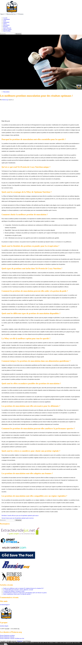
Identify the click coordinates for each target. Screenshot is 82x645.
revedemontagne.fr (4, 604)
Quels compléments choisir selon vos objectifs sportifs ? (17, 594)
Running (5, 26)
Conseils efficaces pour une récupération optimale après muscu (20, 515)
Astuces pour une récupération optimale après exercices (18, 518)
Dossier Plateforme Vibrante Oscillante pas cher (12, 638)
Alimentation (6, 19)
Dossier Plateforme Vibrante (7, 637)
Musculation (6, 25)
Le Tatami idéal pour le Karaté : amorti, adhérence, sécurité (18, 589)
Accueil (5, 18)
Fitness (5, 23)
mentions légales (4, 626)
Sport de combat (7, 29)
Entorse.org (5, 99)
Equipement (6, 22)
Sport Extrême (6, 31)
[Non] (7, 644)
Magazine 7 (20, 641)
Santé (4, 20)
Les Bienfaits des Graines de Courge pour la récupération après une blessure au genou (25, 592)
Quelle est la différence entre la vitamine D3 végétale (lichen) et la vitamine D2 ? (23, 588)
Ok (5, 644)
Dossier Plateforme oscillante (7, 635)
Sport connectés (7, 28)
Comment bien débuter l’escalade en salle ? (14, 591)
